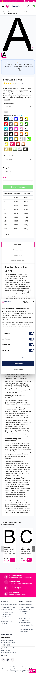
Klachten (5, 619)
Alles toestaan (18, 363)
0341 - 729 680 (30, 1)
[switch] (31, 339)
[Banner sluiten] (33, 301)
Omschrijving (18, 244)
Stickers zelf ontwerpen (27, 607)
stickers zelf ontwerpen (12, 387)
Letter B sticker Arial (9, 548)
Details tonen (26, 358)
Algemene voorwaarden (9, 604)
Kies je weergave (9, 103)
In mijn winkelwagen (19, 187)
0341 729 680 (7, 645)
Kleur (6, 112)
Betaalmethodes (7, 609)
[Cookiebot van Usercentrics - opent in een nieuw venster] (22, 302)
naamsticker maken (11, 378)
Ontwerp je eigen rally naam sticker (26, 630)
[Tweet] (6, 234)
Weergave (7, 99)
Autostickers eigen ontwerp (25, 615)
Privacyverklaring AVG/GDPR (7, 622)
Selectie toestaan (18, 369)
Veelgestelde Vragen (8, 607)
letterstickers (9, 494)
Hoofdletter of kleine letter (12, 156)
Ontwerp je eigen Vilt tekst (26, 626)
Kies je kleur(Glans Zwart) (12, 115)
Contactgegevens (7, 612)
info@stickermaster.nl (9, 648)
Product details (18, 250)
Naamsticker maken (26, 604)
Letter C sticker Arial (25, 548)
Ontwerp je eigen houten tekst (25, 610)
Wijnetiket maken (25, 622)
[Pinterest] (8, 234)
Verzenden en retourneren (6, 615)
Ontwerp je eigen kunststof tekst (25, 619)
